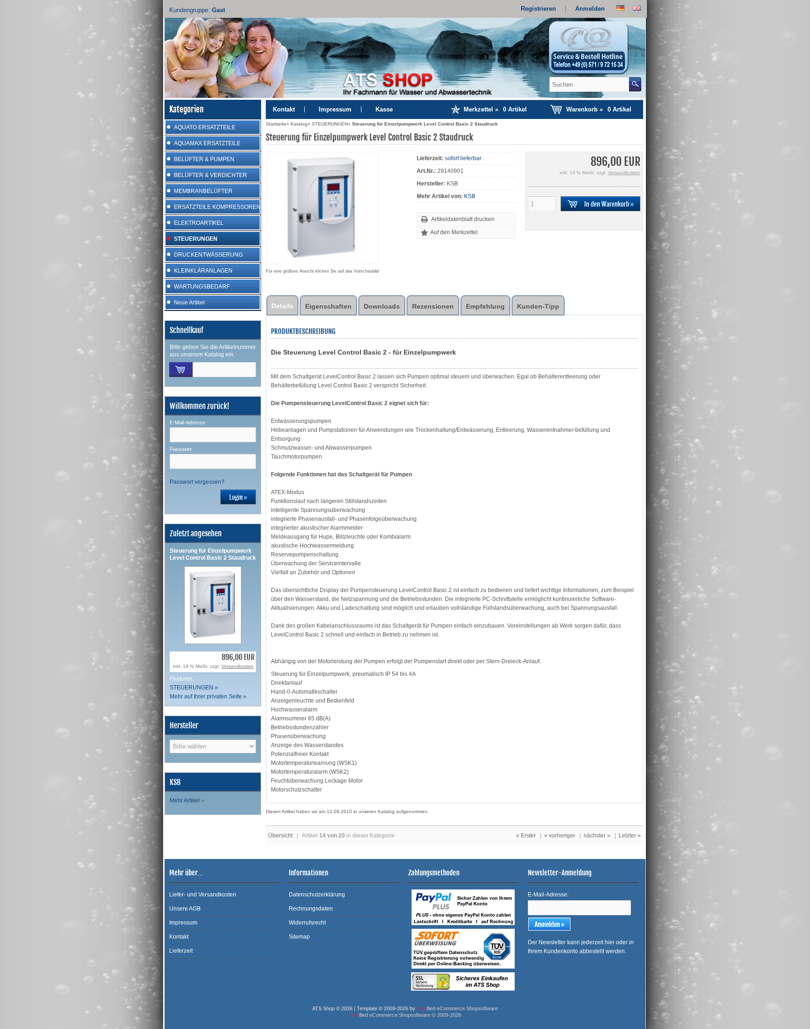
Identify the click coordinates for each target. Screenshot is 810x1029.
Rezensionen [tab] (433, 306)
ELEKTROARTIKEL (199, 223)
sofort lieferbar (463, 158)
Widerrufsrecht (307, 922)
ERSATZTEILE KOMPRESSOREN (217, 207)
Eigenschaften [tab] (328, 306)
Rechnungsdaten (311, 908)
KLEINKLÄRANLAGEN (203, 270)
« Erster (526, 835)
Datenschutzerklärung (317, 894)
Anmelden (590, 8)
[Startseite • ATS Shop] (594, 50)
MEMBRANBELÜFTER (203, 191)
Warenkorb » (598, 109)
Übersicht (280, 835)
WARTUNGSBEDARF (202, 286)
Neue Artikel (189, 302)
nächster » (597, 835)
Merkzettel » (495, 109)
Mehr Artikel (185, 800)
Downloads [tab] (382, 306)
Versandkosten (237, 666)
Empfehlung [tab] (485, 306)
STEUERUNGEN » (194, 687)
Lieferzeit (181, 951)
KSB (469, 196)
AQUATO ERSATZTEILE (204, 127)
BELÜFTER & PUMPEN (204, 159)
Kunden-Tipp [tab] (538, 306)
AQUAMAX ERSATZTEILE (207, 143)
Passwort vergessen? (197, 482)
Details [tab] (282, 306)
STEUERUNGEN (196, 239)
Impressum (335, 109)
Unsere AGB (185, 908)
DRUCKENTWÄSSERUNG (208, 255)
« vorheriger (559, 835)
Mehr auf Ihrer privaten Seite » (208, 696)
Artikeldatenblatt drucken (463, 219)
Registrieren (538, 8)
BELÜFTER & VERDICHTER (210, 175)
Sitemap (299, 936)
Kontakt (284, 109)
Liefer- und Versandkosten (202, 894)
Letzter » (630, 835)
